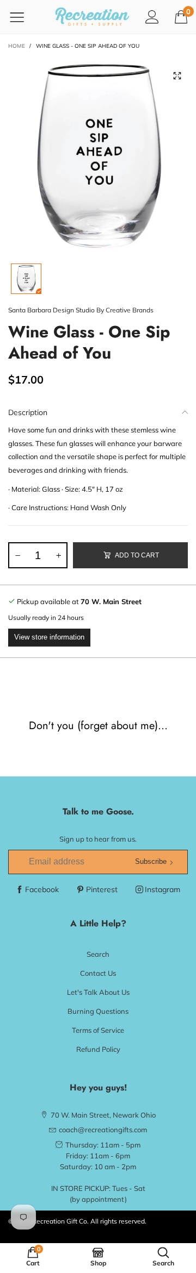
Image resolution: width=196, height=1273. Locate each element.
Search (98, 954)
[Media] (177, 76)
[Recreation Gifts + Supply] (92, 16)
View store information (49, 637)
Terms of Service (98, 1030)
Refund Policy (98, 1049)
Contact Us (98, 973)
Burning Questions (98, 1011)
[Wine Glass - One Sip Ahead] (98, 155)
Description (27, 412)
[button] (17, 555)
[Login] (152, 16)
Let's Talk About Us (98, 992)
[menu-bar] (23, 17)
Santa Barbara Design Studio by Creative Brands (81, 310)
